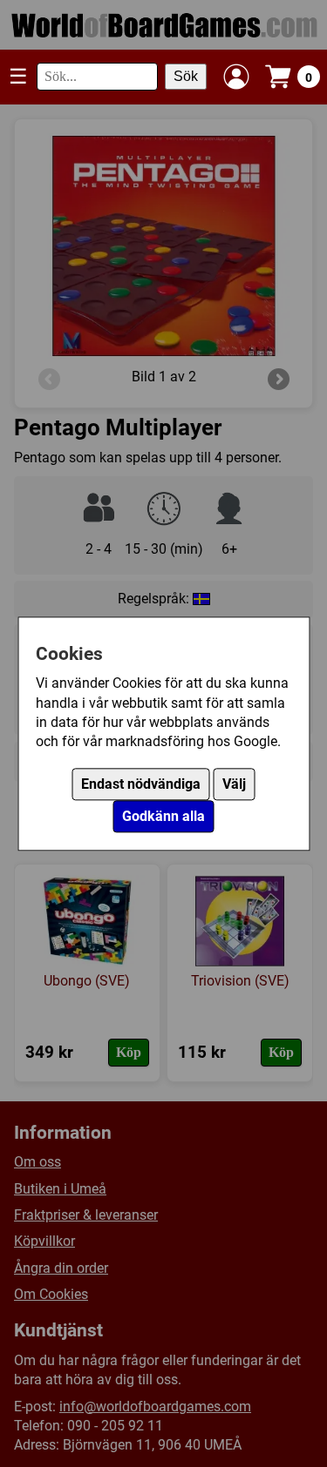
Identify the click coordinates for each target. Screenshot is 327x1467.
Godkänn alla (163, 816)
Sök (186, 76)
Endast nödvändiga (141, 784)
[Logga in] (236, 77)
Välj (234, 784)
